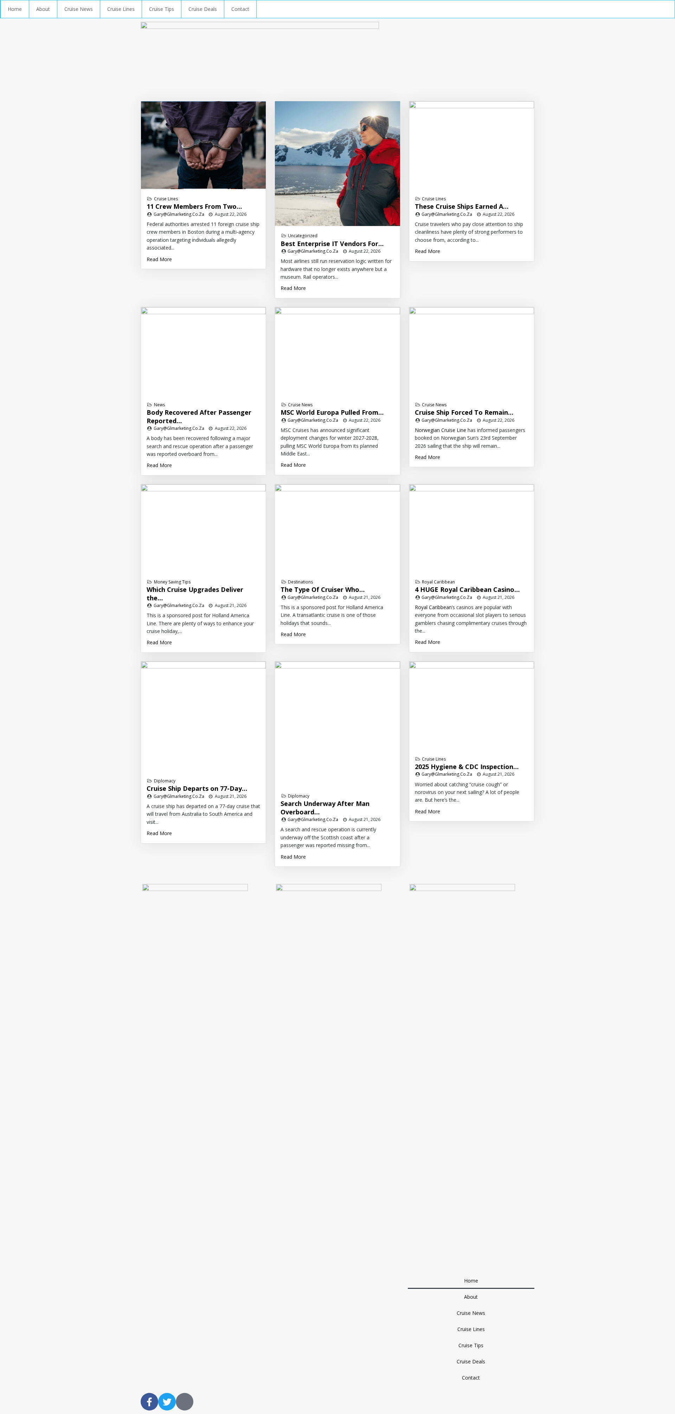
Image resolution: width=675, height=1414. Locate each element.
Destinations (300, 582)
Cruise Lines (121, 9)
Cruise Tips (161, 9)
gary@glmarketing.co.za (179, 214)
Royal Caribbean (438, 582)
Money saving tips (172, 582)
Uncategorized (302, 236)
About (43, 9)
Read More (159, 259)
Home (15, 9)
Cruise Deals (202, 9)
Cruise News (78, 9)
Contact (240, 9)
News (159, 405)
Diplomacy (164, 781)
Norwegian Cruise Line (440, 430)
